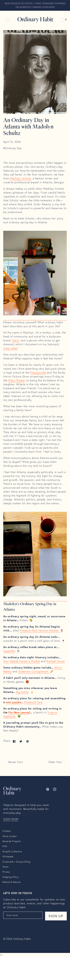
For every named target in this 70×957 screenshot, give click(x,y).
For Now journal (19, 712)
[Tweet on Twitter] (21, 741)
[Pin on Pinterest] (27, 741)
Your (6, 661)
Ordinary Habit (22, 938)
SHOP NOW (10, 819)
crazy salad (10, 348)
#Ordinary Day (12, 148)
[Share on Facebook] (14, 741)
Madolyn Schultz (20, 178)
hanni (15, 340)
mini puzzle (13, 702)
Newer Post (15, 762)
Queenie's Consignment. (33, 671)
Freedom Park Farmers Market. (40, 630)
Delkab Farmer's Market (25, 661)
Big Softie (22, 692)
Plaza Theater (16, 380)
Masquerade (38, 372)
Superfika (9, 651)
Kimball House (56, 661)
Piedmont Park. (33, 702)
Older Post (55, 762)
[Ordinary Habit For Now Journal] (35, 318)
